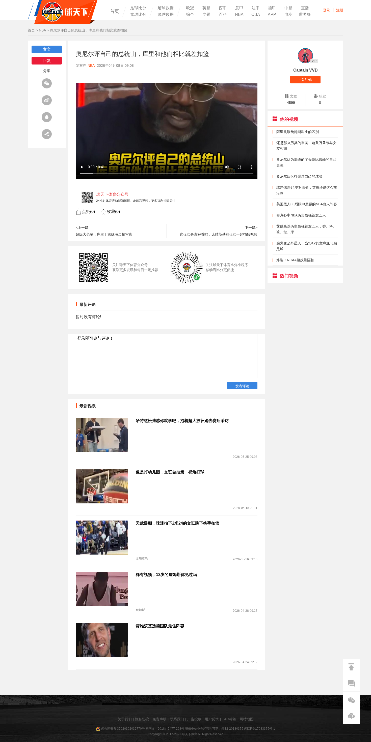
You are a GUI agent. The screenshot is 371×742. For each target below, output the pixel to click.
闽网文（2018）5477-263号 (165, 728)
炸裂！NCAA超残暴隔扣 (295, 260)
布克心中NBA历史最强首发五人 (301, 215)
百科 (223, 15)
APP (272, 15)
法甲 (256, 8)
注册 (339, 10)
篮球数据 (165, 15)
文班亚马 (142, 558)
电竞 (288, 15)
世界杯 (305, 15)
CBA (255, 15)
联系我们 (177, 719)
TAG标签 (229, 719)
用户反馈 (212, 719)
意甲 (239, 8)
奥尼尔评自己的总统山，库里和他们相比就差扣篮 (88, 30)
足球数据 (165, 8)
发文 (47, 49)
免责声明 (159, 719)
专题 (206, 15)
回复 (47, 60)
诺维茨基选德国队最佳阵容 (160, 626)
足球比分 (138, 8)
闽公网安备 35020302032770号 (123, 728)
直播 (305, 8)
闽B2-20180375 (232, 728)
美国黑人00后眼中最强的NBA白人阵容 (306, 204)
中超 (288, 8)
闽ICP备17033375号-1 (259, 728)
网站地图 (247, 719)
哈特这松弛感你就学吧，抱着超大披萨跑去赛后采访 (182, 420)
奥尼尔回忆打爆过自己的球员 (299, 176)
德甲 (272, 8)
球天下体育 (62, 12)
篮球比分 (138, 15)
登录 (326, 10)
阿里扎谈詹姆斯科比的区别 (297, 132)
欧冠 (190, 8)
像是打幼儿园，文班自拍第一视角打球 (170, 472)
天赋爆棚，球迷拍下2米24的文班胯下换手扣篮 (177, 523)
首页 (114, 11)
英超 (206, 8)
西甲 (223, 8)
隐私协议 (142, 719)
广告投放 (194, 719)
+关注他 (305, 80)
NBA (239, 15)
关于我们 (125, 719)
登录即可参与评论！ (95, 338)
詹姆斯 (140, 610)
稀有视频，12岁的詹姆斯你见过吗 (166, 574)
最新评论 (88, 304)
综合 (190, 15)
